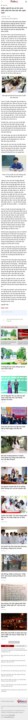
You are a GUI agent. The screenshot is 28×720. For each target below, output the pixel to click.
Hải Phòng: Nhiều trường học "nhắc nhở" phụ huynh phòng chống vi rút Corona (13, 576)
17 (13, 662)
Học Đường (4, 462)
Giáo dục (5, 5)
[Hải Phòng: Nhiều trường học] (14, 563)
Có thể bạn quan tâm (9, 327)
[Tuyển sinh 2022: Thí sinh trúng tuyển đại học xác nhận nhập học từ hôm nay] (14, 504)
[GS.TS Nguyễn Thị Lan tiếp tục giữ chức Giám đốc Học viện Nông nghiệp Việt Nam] (14, 384)
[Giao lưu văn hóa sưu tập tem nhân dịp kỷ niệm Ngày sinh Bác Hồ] (14, 415)
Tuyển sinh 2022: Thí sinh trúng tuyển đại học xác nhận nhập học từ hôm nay (14, 517)
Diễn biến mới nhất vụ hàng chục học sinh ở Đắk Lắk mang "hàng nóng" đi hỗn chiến (14, 634)
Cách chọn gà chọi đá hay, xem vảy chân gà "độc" (13, 665)
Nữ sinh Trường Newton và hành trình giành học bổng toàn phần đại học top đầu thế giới (13, 457)
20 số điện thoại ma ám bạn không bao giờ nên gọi (13, 670)
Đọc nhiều (7, 646)
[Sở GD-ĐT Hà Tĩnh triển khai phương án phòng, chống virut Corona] (14, 535)
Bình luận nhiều (20, 646)
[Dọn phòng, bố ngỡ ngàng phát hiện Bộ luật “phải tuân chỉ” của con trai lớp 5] (14, 592)
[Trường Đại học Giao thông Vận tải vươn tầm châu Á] (9, 334)
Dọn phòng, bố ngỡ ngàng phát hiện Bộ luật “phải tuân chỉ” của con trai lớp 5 (13, 605)
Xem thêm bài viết (14, 642)
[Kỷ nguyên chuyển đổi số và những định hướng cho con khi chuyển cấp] (14, 475)
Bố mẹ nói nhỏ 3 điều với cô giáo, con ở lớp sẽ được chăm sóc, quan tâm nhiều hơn (13, 680)
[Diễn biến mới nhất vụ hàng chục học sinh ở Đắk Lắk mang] (14, 621)
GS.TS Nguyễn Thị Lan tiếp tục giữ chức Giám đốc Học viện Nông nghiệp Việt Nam (13, 397)
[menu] (1, 1)
